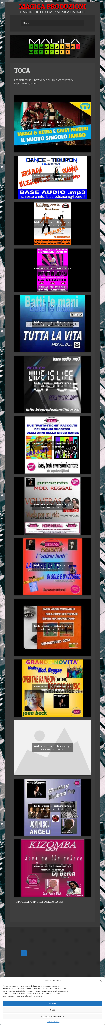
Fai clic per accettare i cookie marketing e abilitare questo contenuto (52, 124)
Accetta (52, 1003)
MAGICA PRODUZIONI (52, 6)
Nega (52, 1009)
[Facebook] (24, 953)
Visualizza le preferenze (52, 1016)
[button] (101, 980)
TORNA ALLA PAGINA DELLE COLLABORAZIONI (38, 901)
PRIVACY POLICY (53, 1021)
